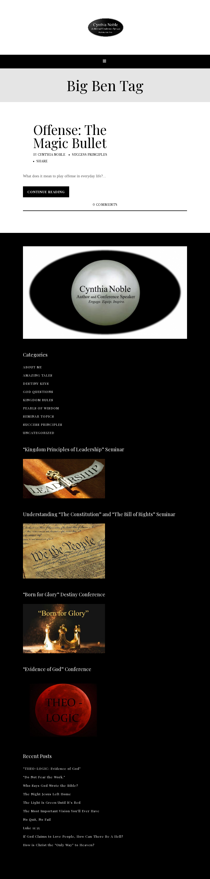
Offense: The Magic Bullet (70, 136)
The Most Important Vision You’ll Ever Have (61, 811)
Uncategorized (38, 432)
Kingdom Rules (38, 400)
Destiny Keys (36, 383)
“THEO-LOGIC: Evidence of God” (52, 768)
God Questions (38, 391)
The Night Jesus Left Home (47, 794)
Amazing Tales (37, 375)
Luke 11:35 (31, 828)
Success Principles (89, 155)
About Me (32, 367)
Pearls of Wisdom (41, 408)
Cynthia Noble (51, 155)
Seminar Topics (38, 416)
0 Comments (105, 205)
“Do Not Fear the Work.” (44, 777)
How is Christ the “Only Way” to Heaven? (58, 845)
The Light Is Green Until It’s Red (52, 802)
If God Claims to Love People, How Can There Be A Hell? (73, 836)
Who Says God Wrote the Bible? (50, 785)
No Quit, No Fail (37, 819)
